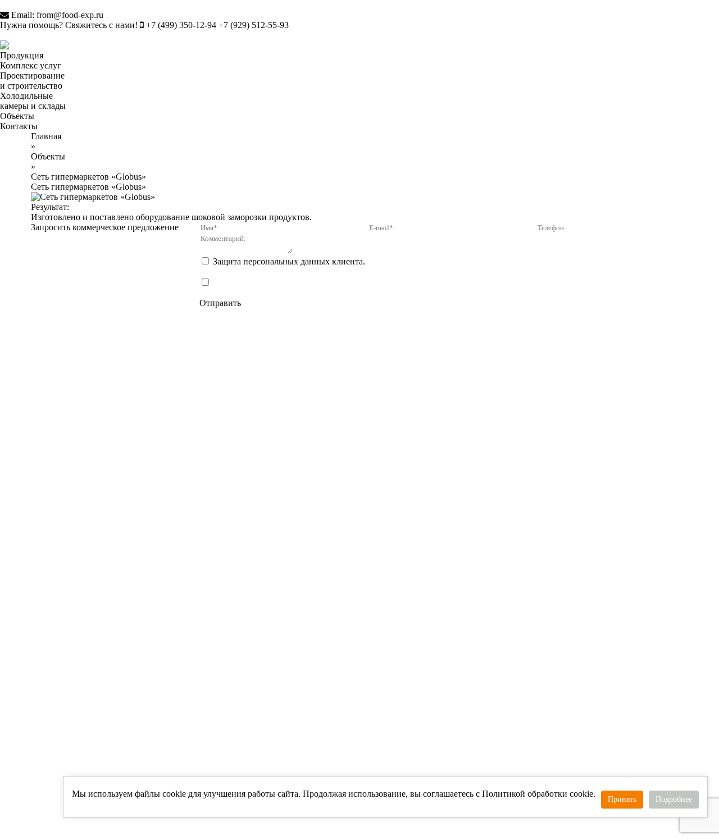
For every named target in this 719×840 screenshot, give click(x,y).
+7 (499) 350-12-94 (181, 25)
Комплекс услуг (30, 65)
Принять (622, 799)
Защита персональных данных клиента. (424, 266)
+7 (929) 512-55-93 (254, 25)
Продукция (21, 55)
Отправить (220, 303)
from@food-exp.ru (70, 15)
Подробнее (674, 799)
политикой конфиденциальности (325, 271)
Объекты (17, 116)
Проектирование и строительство (32, 80)
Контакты (19, 126)
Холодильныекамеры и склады (33, 101)
